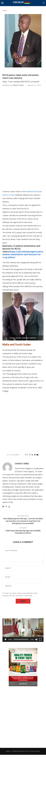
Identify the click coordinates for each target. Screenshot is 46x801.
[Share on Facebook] (29, 454)
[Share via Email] (37, 454)
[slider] (21, 639)
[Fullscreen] (40, 639)
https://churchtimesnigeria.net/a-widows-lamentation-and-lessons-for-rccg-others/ (23, 254)
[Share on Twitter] (32, 454)
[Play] (5, 639)
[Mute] (36, 639)
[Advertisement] (23, 114)
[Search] (43, 3)
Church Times (18, 85)
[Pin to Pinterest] (35, 454)
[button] (23, 630)
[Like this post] (27, 454)
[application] (23, 630)
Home (4, 10)
